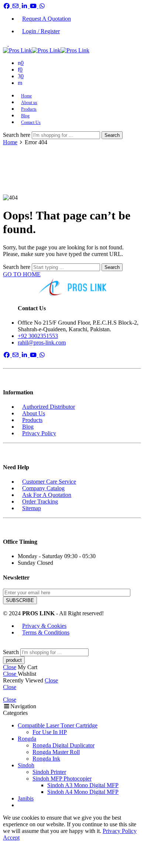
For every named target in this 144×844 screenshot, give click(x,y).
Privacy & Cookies (44, 626)
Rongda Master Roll (56, 752)
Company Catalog (43, 488)
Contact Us (31, 122)
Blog (25, 115)
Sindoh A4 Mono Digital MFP (83, 792)
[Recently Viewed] (11, 645)
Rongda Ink (46, 758)
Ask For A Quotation (46, 495)
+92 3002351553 (38, 336)
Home (26, 95)
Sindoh (26, 765)
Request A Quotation (46, 18)
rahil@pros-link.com (42, 342)
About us (29, 102)
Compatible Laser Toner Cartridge (57, 725)
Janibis (26, 798)
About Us (33, 413)
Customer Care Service (49, 481)
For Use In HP (49, 732)
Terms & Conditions (45, 632)
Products (29, 109)
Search (112, 135)
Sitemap (31, 508)
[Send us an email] (16, 6)
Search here (17, 135)
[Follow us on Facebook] (7, 6)
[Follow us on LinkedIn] (25, 6)
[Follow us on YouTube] (34, 6)
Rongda (27, 739)
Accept (11, 837)
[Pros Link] (72, 287)
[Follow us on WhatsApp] (42, 6)
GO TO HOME (22, 274)
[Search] (20, 83)
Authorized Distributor (48, 407)
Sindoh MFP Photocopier (62, 778)
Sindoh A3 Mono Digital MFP (83, 785)
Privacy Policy (39, 433)
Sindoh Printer (49, 772)
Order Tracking (40, 501)
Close (9, 667)
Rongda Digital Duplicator (63, 745)
